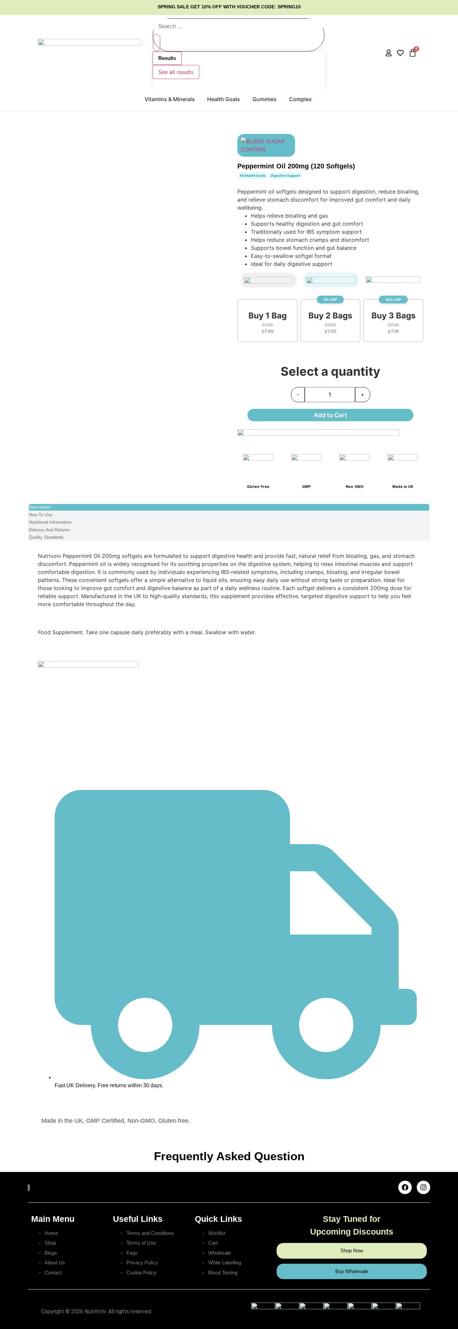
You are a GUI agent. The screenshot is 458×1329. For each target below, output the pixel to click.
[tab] (229, 507)
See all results (175, 72)
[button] (267, 320)
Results (167, 58)
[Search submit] (156, 42)
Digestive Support (285, 175)
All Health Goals (253, 175)
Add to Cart (330, 415)
